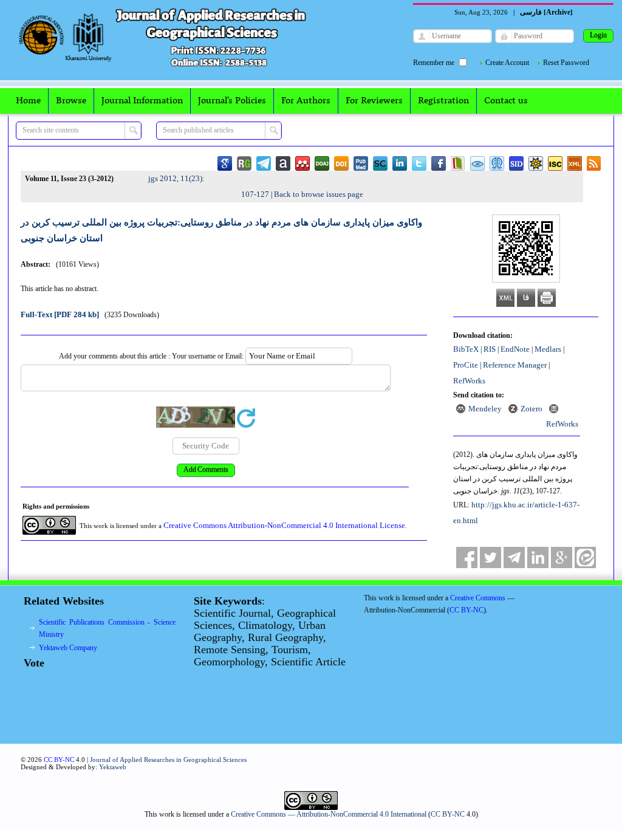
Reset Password (566, 62)
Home (28, 100)
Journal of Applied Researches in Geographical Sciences (168, 759)
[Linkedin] (538, 557)
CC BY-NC (448, 814)
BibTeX (466, 349)
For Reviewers (374, 100)
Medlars (548, 349)
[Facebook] (466, 557)
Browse (71, 100)
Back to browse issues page (318, 194)
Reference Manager (515, 364)
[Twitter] (490, 557)
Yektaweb (112, 766)
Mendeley (485, 408)
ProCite (465, 364)
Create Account (507, 62)
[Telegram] (514, 557)
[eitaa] (585, 557)
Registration (443, 100)
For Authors (305, 100)
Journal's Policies (232, 100)
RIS (490, 349)
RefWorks (469, 380)
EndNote (515, 349)
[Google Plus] (561, 557)
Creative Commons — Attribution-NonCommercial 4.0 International (328, 814)
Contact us (506, 100)
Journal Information (142, 100)
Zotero (531, 408)
